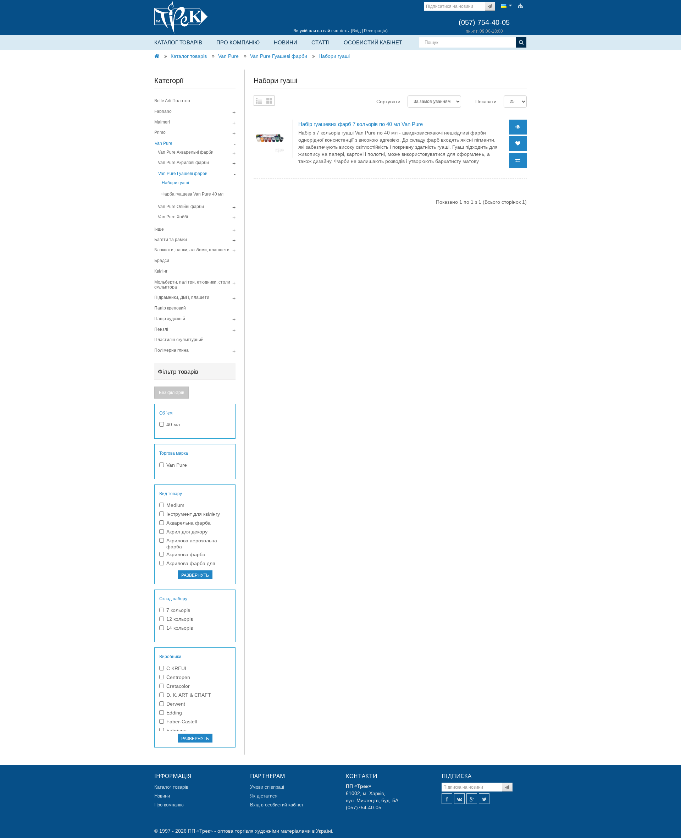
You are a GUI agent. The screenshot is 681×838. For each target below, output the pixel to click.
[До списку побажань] (518, 143)
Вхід (356, 30)
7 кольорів (178, 610)
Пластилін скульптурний (179, 339)
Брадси (161, 260)
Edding (174, 713)
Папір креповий (170, 308)
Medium (175, 505)
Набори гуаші (334, 56)
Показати (486, 101)
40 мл (173, 424)
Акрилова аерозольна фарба (191, 543)
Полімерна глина (171, 350)
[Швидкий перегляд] (518, 127)
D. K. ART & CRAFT (188, 695)
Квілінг (160, 271)
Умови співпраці (267, 787)
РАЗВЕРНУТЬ (195, 575)
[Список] (259, 100)
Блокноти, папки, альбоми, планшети (191, 249)
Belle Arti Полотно (172, 100)
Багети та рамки (170, 239)
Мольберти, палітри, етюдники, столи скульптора (192, 285)
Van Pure (228, 56)
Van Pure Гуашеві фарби (278, 56)
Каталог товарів (178, 42)
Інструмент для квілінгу (193, 514)
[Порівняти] (518, 160)
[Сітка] (269, 100)
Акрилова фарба (185, 554)
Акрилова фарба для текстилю (190, 566)
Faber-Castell (181, 721)
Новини (285, 42)
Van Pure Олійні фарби (181, 206)
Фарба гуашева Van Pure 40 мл (192, 194)
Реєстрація (375, 30)
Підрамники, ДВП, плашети (181, 297)
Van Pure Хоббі (173, 216)
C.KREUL (177, 668)
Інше (159, 229)
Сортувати (388, 101)
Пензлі (161, 329)
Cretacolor (178, 686)
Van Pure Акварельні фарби (186, 152)
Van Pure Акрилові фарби (183, 162)
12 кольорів (179, 619)
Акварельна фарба (188, 523)
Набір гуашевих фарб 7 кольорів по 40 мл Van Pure (360, 124)
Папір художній (169, 318)
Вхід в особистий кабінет (277, 804)
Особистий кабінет (373, 42)
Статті (320, 42)
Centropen (178, 677)
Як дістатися (263, 796)
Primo (160, 132)
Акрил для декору (186, 532)
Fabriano (163, 111)
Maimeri (162, 122)
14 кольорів (179, 628)
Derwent (175, 704)
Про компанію (238, 42)
